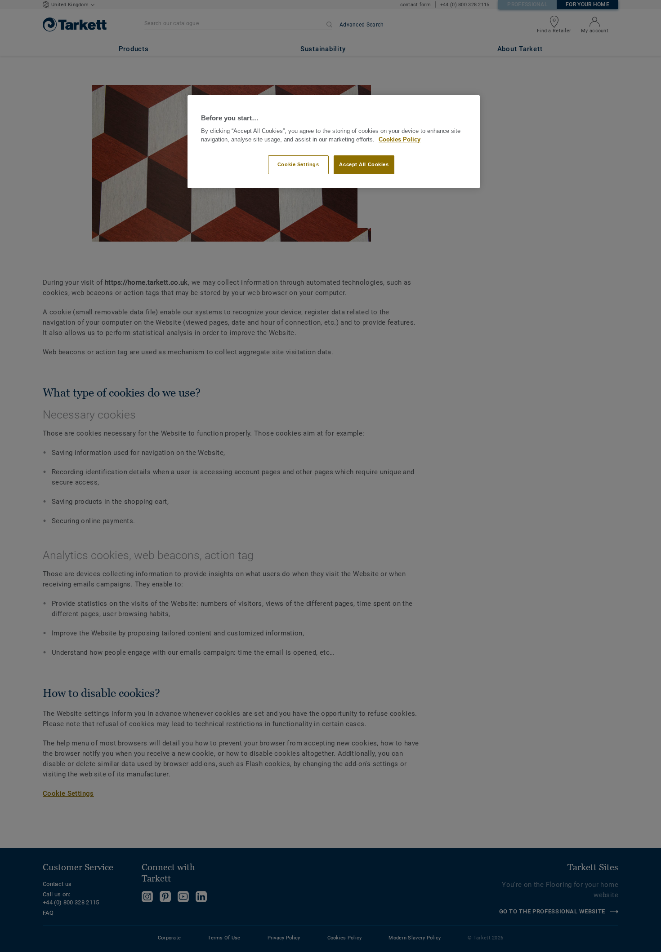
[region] (334, 141)
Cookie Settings (298, 164)
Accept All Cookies (364, 164)
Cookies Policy (399, 140)
